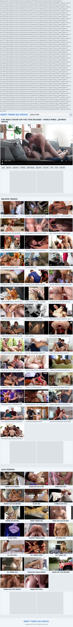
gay (3, 167)
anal (56, 167)
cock (51, 167)
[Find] (70, 114)
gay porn (15, 167)
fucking (22, 167)
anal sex (62, 167)
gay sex (8, 167)
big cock (45, 167)
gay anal (38, 167)
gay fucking (30, 167)
